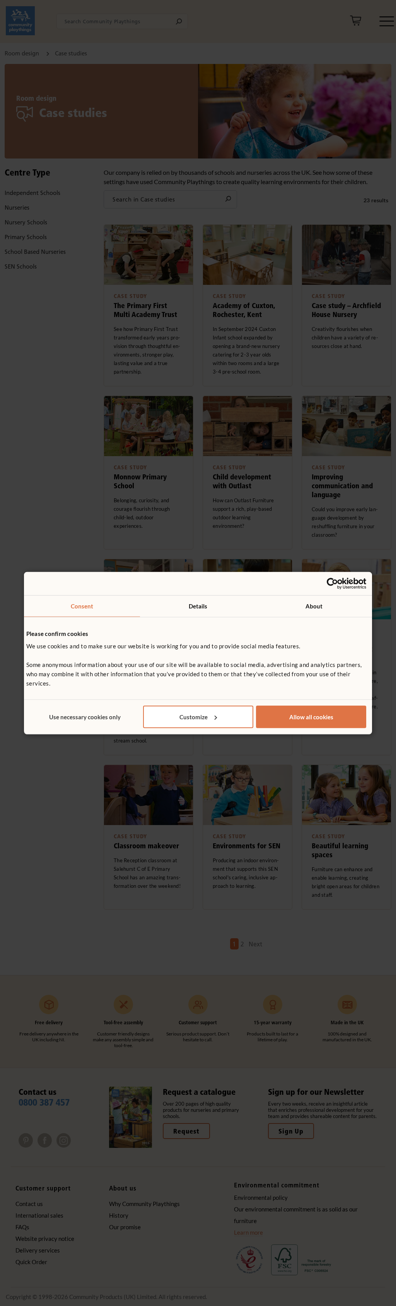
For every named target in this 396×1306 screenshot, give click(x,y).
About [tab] (314, 606)
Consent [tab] (82, 606)
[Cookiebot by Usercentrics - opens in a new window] (332, 583)
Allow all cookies (311, 716)
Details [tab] (198, 606)
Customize (193, 716)
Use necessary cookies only (85, 716)
